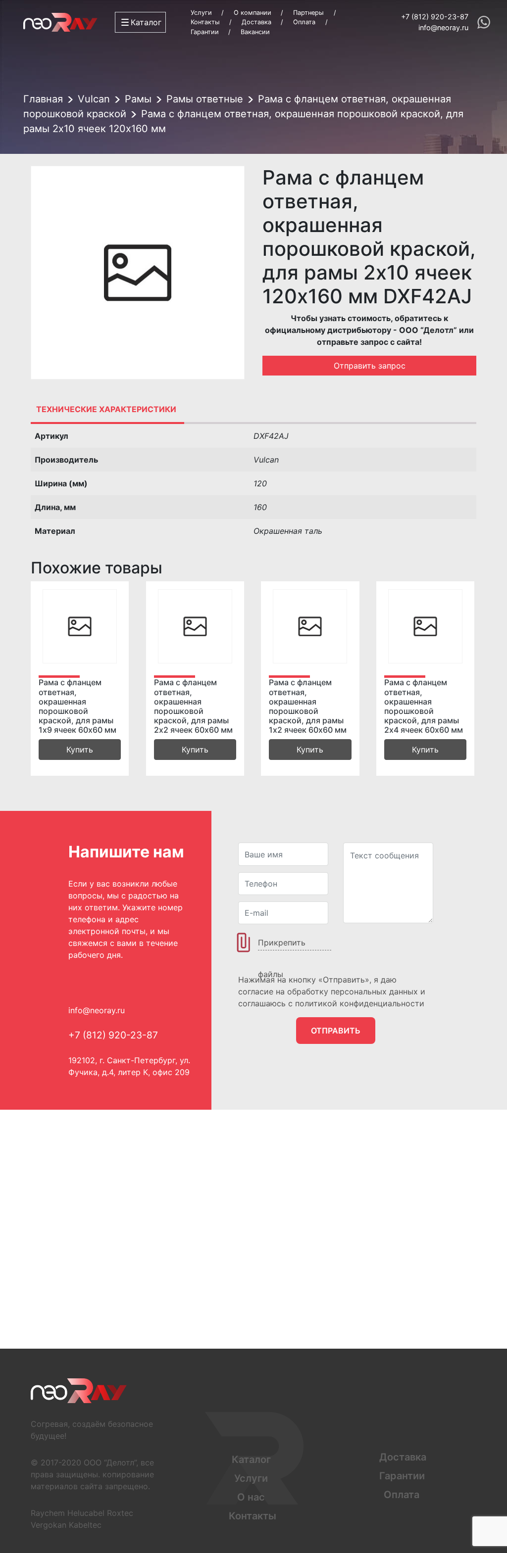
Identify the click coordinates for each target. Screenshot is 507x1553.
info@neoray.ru (443, 27)
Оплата (304, 22)
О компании (252, 12)
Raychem (48, 1513)
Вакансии (255, 32)
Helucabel (85, 1513)
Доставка (256, 22)
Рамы (138, 99)
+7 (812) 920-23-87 (434, 16)
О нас (251, 1497)
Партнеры (308, 12)
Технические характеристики (106, 409)
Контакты (205, 22)
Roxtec (120, 1513)
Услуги (201, 12)
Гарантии (205, 32)
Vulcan (94, 99)
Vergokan (48, 1525)
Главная (43, 99)
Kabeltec (85, 1525)
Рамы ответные (204, 99)
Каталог (251, 1459)
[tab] (106, 409)
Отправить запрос (370, 366)
